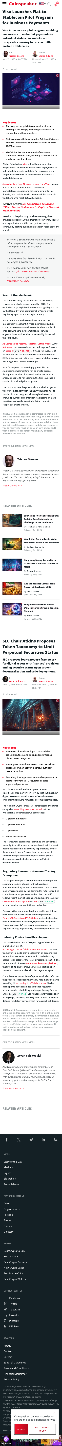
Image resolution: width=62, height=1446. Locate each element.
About (7, 1345)
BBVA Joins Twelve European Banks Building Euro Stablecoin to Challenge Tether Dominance (41, 519)
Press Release (11, 1184)
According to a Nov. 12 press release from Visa (26, 183)
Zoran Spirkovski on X (13, 1088)
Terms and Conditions (16, 1368)
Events (7, 1220)
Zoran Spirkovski (17, 681)
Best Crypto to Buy (14, 1250)
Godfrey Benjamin (35, 547)
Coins (7, 1203)
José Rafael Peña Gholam (38, 526)
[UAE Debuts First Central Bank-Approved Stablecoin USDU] (12, 589)
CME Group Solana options (16, 901)
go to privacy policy (42, 1429)
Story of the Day (13, 1161)
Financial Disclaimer (15, 1373)
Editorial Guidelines (15, 1362)
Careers (8, 1357)
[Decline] (54, 1413)
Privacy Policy (11, 1379)
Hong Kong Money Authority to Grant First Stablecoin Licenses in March (41, 563)
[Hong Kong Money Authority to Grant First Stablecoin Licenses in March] (12, 565)
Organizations (12, 1209)
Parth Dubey (33, 591)
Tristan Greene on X (12, 485)
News (32, 446)
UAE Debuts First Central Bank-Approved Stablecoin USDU (39, 585)
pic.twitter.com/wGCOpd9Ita (32, 271)
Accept (21, 1429)
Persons (8, 1214)
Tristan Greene (16, 55)
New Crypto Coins (14, 1267)
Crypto (7, 1173)
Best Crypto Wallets (15, 1279)
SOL (36, 901)
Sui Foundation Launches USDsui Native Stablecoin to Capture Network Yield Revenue (31, 207)
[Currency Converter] (56, 4)
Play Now (44, 1440)
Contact (8, 1351)
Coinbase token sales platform (41, 963)
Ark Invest (7, 347)
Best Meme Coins (13, 1273)
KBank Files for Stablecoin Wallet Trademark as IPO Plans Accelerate (41, 541)
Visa (25, 164)
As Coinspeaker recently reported (19, 343)
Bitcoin (9, 350)
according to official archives (31, 983)
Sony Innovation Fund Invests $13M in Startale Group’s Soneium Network (41, 608)
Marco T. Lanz (46, 55)
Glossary (9, 1231)
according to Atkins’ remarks (28, 809)
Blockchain (10, 1178)
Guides (8, 1226)
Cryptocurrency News (15, 446)
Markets (8, 1167)
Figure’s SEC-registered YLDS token (20, 918)
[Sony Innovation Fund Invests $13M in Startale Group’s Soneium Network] (12, 610)
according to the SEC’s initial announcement (24, 949)
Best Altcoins (11, 1256)
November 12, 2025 (18, 280)
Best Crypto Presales (15, 1262)
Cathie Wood (44, 343)
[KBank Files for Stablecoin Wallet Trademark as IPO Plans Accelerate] (12, 545)
